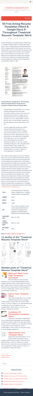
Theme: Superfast (25, 392)
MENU (28, 18)
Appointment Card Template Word (16, 333)
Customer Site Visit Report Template (13, 373)
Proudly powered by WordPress (11, 392)
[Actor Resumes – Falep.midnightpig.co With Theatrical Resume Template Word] (12, 253)
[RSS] (30, 2)
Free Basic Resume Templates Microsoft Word (15, 379)
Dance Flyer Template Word (18, 295)
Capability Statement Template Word (13, 384)
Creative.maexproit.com (16, 7)
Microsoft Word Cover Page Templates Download (18, 275)
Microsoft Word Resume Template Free (13, 381)
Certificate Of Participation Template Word (18, 314)
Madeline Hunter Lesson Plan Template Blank (15, 376)
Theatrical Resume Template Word (10, 187)
